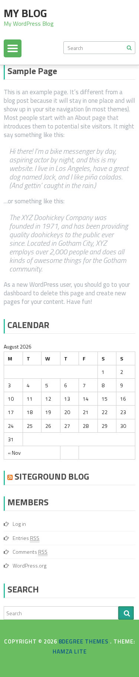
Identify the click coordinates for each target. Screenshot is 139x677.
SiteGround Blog (51, 476)
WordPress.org (29, 565)
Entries (26, 538)
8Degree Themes (84, 641)
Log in (19, 524)
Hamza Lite (70, 651)
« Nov (14, 453)
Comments (30, 552)
